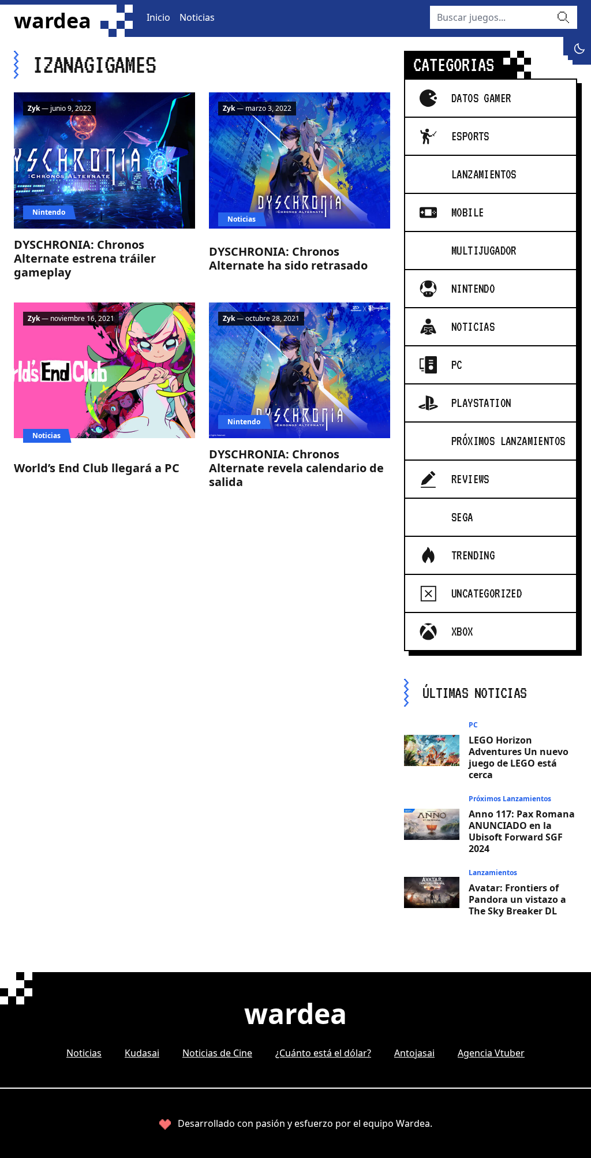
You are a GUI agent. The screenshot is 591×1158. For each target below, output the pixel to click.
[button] (579, 48)
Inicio (158, 17)
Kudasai (142, 1053)
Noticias (197, 17)
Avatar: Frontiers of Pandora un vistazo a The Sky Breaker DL (517, 899)
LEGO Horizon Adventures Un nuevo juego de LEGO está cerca (518, 757)
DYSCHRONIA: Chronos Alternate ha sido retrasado (288, 258)
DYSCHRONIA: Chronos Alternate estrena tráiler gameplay (85, 258)
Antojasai (414, 1053)
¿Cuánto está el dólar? (323, 1053)
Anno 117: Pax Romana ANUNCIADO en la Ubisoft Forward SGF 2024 (522, 831)
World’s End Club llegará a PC (96, 468)
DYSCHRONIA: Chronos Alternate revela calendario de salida (296, 468)
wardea (52, 20)
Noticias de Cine (217, 1053)
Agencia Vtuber (491, 1053)
